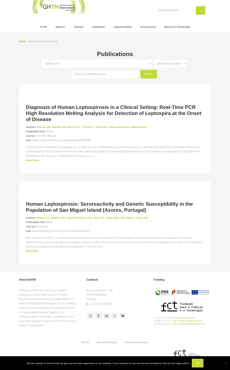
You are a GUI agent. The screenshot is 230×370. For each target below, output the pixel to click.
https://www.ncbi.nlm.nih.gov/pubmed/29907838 (61, 140)
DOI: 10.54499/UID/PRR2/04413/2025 (189, 324)
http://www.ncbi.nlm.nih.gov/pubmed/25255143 (61, 231)
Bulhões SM (59, 127)
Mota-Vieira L (139, 127)
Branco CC (74, 127)
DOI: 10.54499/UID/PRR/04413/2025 (188, 321)
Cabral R (72, 217)
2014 (49, 222)
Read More (32, 160)
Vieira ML (101, 127)
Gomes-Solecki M (118, 127)
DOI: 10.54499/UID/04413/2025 (182, 318)
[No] (225, 363)
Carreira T (88, 127)
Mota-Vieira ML (115, 217)
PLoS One (41, 226)
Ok (197, 363)
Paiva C (130, 217)
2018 (49, 131)
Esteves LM (44, 127)
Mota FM (98, 217)
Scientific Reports (46, 135)
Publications (115, 54)
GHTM (58, 6)
